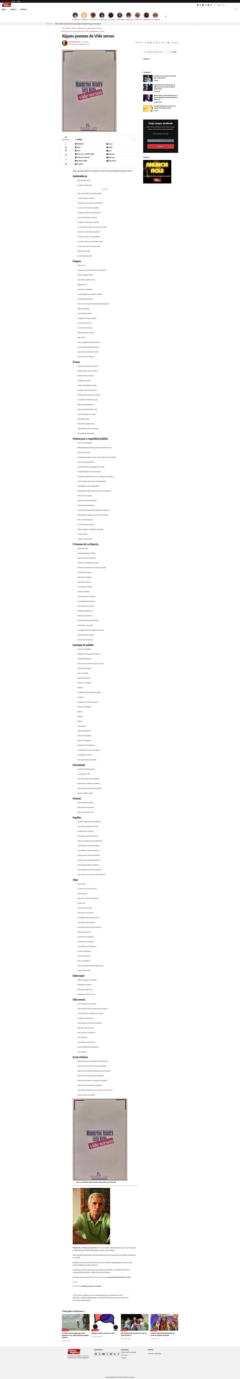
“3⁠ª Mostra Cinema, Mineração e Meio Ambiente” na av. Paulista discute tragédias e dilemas (75, 1335)
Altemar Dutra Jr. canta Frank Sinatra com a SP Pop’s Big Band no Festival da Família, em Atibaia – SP (166, 97)
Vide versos (112, 157)
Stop (110, 150)
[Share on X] (148, 42)
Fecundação (80, 164)
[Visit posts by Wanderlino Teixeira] (65, 43)
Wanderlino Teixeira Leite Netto (85, 1248)
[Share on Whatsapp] (153, 42)
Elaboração (111, 154)
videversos (91, 1286)
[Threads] (211, 5)
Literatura (74, 31)
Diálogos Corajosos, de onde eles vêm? (103, 1333)
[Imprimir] (168, 42)
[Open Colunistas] (27, 9)
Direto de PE (157, 91)
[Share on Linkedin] (156, 42)
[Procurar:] (158, 52)
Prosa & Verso (85, 31)
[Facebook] (197, 5)
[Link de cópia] (165, 42)
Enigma (79, 147)
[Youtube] (203, 5)
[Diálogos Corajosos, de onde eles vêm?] (105, 1322)
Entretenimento (158, 102)
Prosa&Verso (84, 1286)
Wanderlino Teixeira (98, 31)
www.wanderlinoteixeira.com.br (120, 171)
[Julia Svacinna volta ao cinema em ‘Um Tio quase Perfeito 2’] (135, 1322)
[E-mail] (162, 42)
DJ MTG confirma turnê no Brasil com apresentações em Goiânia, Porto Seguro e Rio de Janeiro (78, 24)
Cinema (124, 1330)
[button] (193, 23)
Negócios (156, 80)
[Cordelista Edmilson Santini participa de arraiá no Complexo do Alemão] (164, 1322)
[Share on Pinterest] (150, 42)
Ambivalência (80, 144)
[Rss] (114, 1354)
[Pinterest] (208, 5)
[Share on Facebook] (145, 42)
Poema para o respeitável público (85, 154)
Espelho (110, 147)
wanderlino (98, 1286)
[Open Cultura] (6, 9)
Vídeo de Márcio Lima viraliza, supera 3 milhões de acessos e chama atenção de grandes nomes (164, 87)
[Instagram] (205, 5)
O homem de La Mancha (83, 157)
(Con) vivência (112, 161)
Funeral (110, 144)
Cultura (65, 31)
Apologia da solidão (82, 160)
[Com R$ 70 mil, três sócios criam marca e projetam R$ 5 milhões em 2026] (148, 108)
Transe (78, 150)
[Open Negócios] (16, 9)
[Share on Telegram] (159, 42)
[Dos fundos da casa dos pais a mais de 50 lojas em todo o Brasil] (148, 78)
